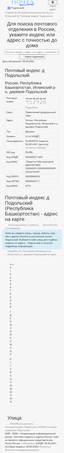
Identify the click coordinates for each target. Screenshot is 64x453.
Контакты (45, 446)
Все (12, 264)
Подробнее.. (32, 107)
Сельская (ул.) (25, 423)
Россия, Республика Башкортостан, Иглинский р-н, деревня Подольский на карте (31, 252)
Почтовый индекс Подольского (21, 426)
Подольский (23, 430)
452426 (14, 423)
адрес (52, 4)
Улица (10, 251)
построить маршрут (35, 147)
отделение (34, 56)
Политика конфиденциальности (22, 449)
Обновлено (28, 443)
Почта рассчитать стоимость (23, 224)
